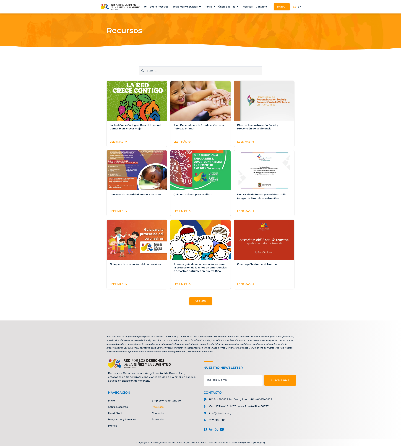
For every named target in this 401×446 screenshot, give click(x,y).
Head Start (115, 413)
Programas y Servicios (185, 6)
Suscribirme (280, 380)
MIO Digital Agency (256, 442)
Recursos (247, 6)
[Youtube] (222, 429)
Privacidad (158, 419)
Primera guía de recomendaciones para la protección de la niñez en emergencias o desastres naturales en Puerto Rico (200, 268)
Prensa (208, 6)
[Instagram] (211, 429)
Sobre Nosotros (159, 6)
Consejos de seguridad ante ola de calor (135, 194)
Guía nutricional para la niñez (193, 194)
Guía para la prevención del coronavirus (135, 264)
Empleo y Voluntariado (166, 400)
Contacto (261, 6)
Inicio (111, 400)
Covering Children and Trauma (257, 264)
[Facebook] (205, 429)
